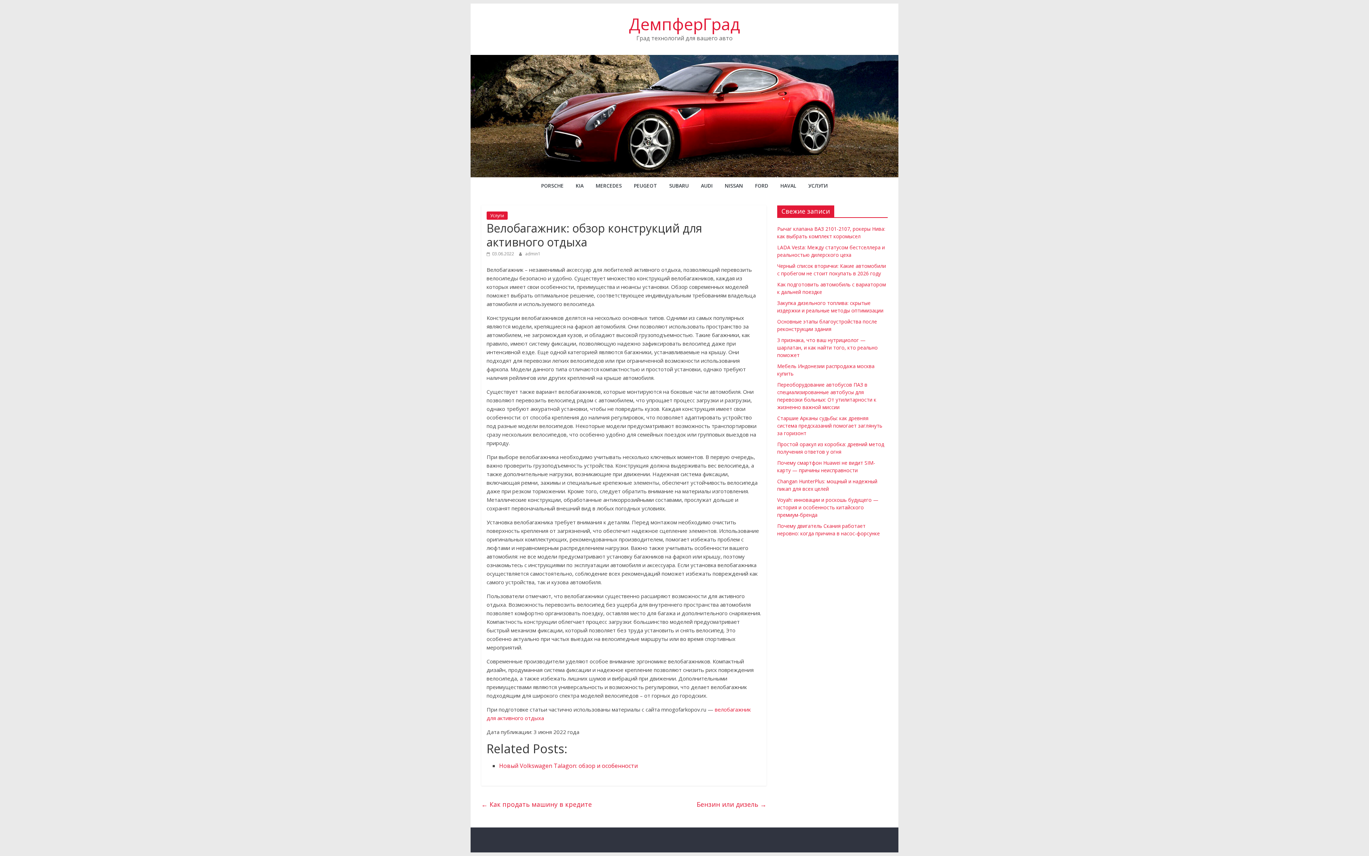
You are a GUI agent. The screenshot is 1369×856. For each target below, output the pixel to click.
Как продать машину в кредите (536, 804)
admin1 (532, 254)
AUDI (707, 185)
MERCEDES (609, 185)
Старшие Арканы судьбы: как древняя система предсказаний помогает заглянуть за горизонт (829, 426)
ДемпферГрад (684, 24)
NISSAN (734, 185)
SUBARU (679, 185)
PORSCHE (552, 185)
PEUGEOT (645, 185)
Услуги (818, 185)
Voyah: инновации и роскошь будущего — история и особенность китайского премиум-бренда (827, 507)
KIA (580, 185)
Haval (788, 185)
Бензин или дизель (731, 804)
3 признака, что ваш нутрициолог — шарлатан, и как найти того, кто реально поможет (827, 347)
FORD (761, 185)
